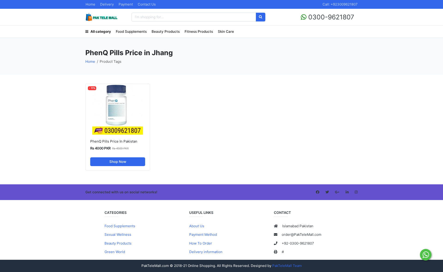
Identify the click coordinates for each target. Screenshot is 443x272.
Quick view (119, 131)
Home (90, 4)
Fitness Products (199, 31)
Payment (126, 4)
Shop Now (117, 161)
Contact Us (147, 4)
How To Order (200, 243)
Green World (115, 252)
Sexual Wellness (118, 234)
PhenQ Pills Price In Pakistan (113, 141)
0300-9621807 (330, 17)
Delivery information (205, 252)
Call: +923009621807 (340, 4)
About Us (196, 226)
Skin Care (226, 31)
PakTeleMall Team (287, 265)
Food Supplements (131, 31)
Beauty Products (166, 31)
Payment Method (203, 234)
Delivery (107, 4)
